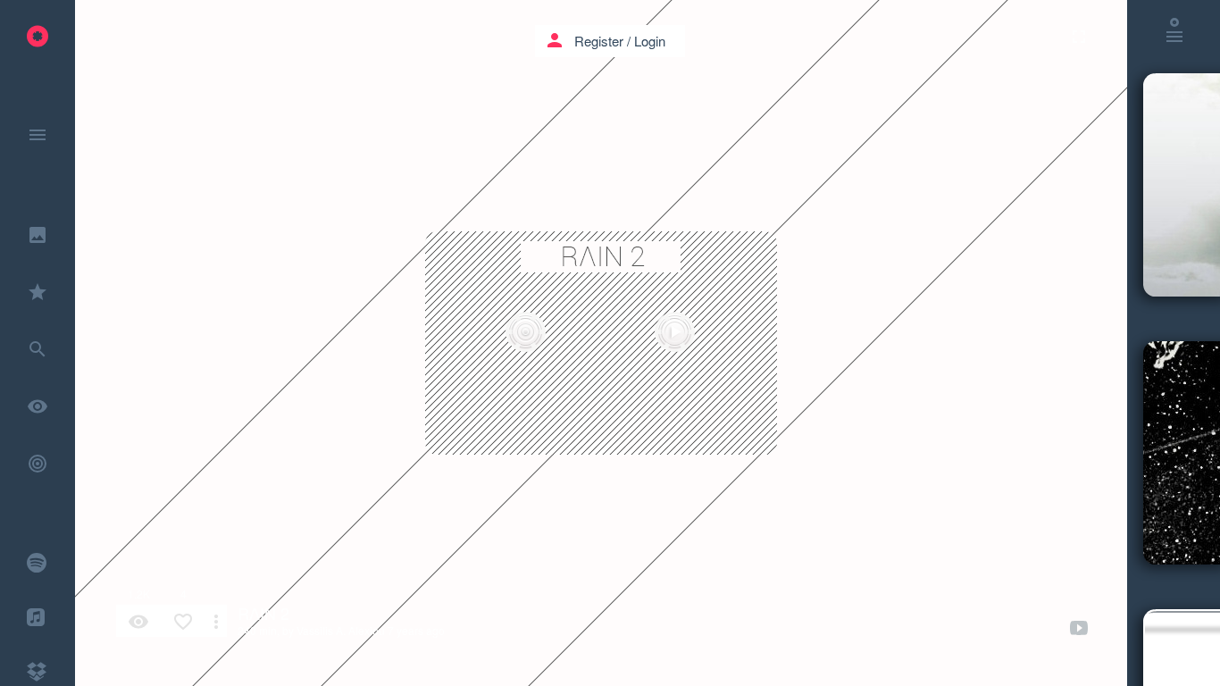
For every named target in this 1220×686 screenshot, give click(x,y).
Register (598, 40)
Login (649, 40)
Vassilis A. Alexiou (341, 630)
